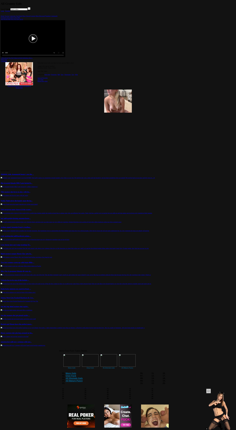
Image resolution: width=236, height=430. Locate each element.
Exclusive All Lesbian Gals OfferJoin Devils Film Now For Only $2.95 (12, 18)
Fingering (54, 74)
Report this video (43, 81)
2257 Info (40, 79)
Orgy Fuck (90, 368)
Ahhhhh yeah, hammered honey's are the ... (17, 174)
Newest (7, 16)
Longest (33, 16)
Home (2, 16)
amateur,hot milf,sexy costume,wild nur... (16, 342)
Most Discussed (40, 16)
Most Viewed (26, 16)
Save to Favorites (43, 78)
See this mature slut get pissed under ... (15, 315)
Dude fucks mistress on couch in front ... (16, 289)
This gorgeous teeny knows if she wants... (16, 209)
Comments (4, 61)
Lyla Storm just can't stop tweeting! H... (16, 245)
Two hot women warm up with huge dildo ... (17, 262)
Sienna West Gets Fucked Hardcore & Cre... (17, 298)
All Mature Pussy (127, 368)
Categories (12, 16)
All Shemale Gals (109, 368)
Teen (62, 74)
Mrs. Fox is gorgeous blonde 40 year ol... (16, 271)
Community (54, 16)
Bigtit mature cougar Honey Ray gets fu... (16, 254)
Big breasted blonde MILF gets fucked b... (16, 183)
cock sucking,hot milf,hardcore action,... (16, 236)
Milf (58, 74)
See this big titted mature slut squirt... (15, 306)
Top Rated (19, 16)
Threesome (67, 74)
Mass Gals (71, 368)
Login (2, 11)
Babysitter (47, 74)
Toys (72, 74)
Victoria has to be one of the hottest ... (15, 280)
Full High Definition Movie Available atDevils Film (19, 87)
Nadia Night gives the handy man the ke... (17, 201)
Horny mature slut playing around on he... (17, 333)
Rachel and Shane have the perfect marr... (16, 324)
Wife (76, 74)
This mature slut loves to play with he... (15, 192)
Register (7, 11)
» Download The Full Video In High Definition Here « (17, 58)
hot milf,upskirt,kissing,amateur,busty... (16, 218)
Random (47, 16)
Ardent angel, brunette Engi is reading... (16, 227)
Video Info (4, 59)
